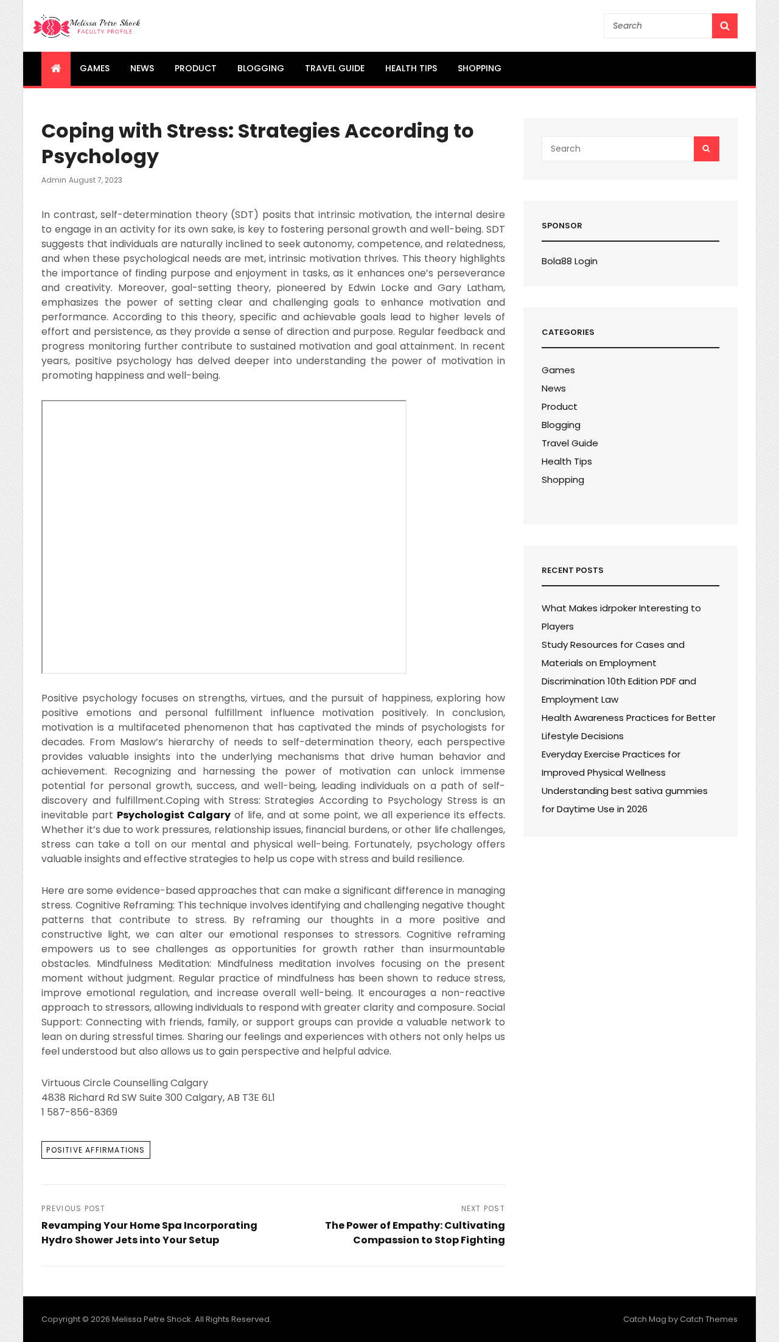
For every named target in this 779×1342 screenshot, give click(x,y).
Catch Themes (709, 1319)
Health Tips (411, 68)
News (142, 68)
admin (53, 180)
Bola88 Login (570, 261)
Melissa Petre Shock (151, 1319)
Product (196, 68)
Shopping (479, 68)
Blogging (260, 68)
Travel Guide (335, 68)
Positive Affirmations (95, 1150)
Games (95, 68)
